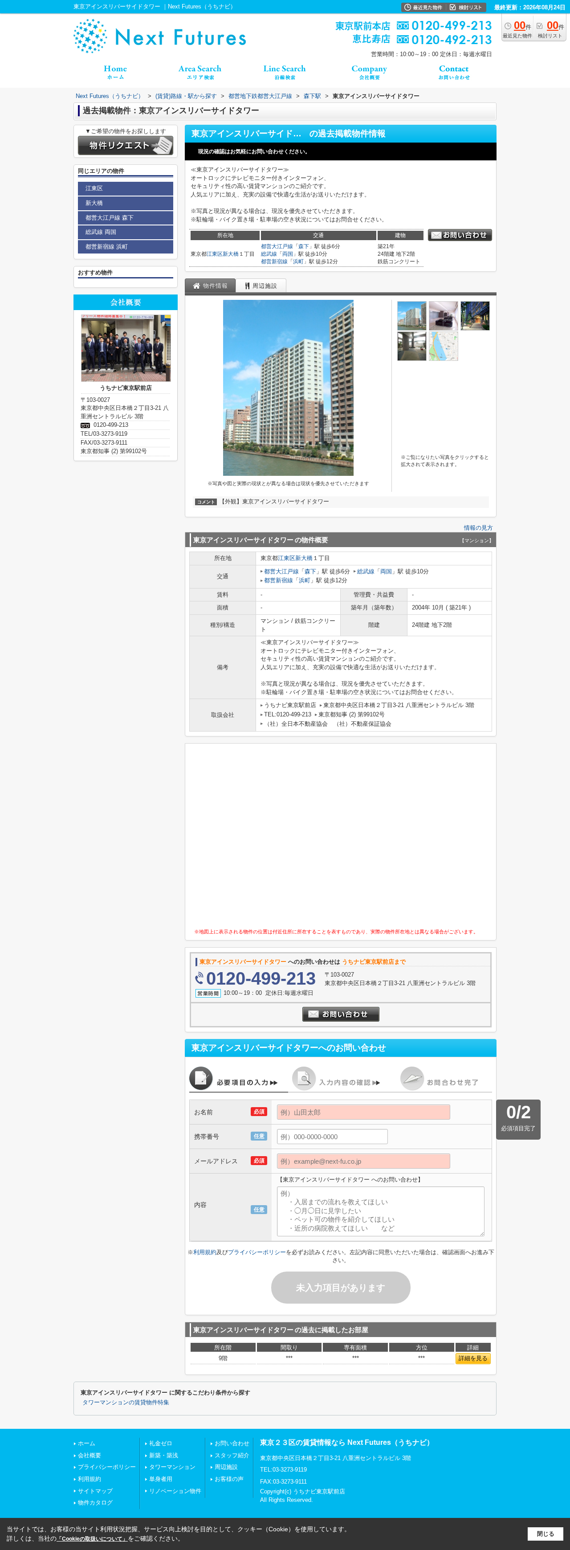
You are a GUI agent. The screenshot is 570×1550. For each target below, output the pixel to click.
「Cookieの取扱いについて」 (92, 1539)
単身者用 (160, 1479)
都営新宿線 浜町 (107, 246)
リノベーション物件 (175, 1491)
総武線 (269, 254)
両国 (287, 254)
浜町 (298, 261)
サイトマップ (95, 1491)
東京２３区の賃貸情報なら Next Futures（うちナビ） (347, 1442)
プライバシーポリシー (257, 1252)
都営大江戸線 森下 (110, 217)
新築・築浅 (163, 1455)
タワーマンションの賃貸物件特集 (125, 1402)
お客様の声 (229, 1479)
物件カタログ (95, 1502)
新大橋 (231, 254)
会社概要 (89, 1455)
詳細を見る (473, 1358)
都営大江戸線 (277, 246)
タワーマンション (172, 1467)
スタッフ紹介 (232, 1455)
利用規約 (204, 1252)
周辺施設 (226, 1467)
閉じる (545, 1533)
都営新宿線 (274, 261)
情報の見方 (478, 527)
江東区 (215, 254)
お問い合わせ (232, 1443)
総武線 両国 (101, 232)
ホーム (86, 1443)
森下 (303, 246)
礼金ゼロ (160, 1443)
